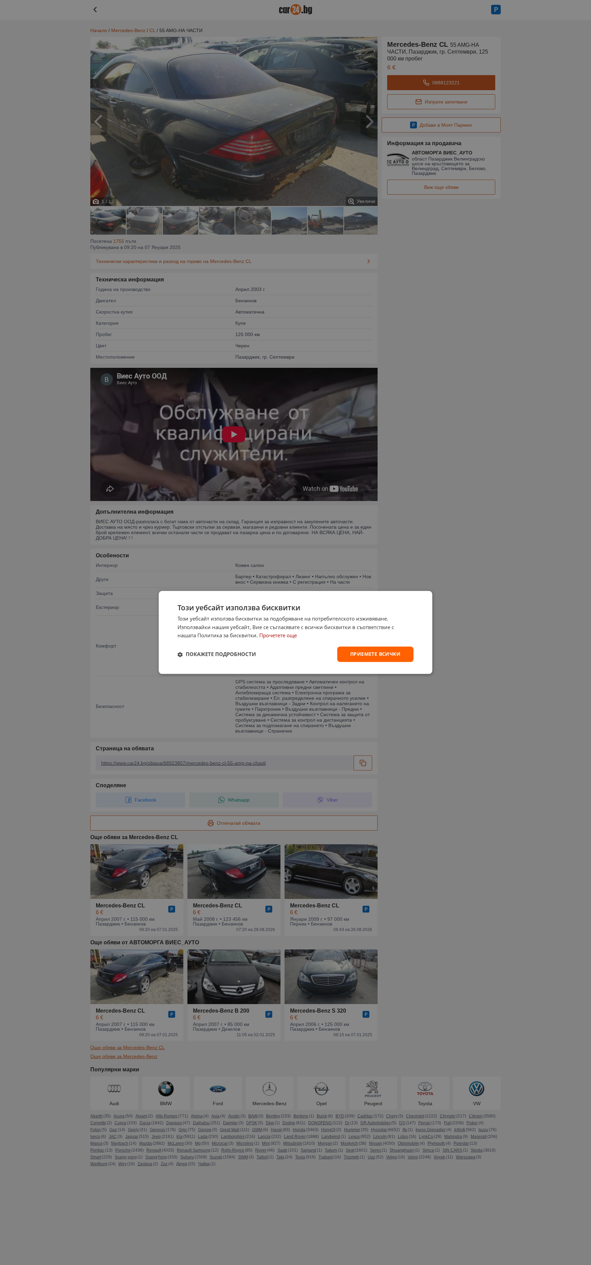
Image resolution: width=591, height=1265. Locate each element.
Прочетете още (278, 635)
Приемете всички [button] (375, 654)
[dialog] (295, 632)
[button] (217, 654)
